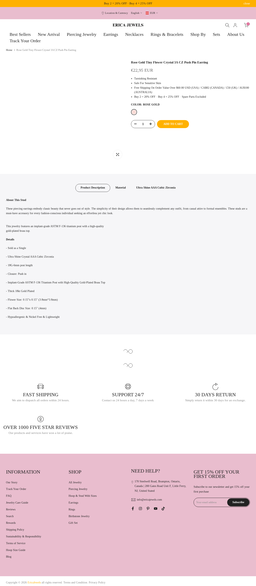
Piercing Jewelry (81, 34)
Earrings (110, 34)
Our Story (11, 482)
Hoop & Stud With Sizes (83, 495)
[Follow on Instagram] (140, 508)
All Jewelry (75, 482)
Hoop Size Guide (15, 550)
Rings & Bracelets (167, 34)
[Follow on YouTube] (155, 508)
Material (120, 187)
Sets (216, 34)
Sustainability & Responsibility (23, 536)
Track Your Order (25, 40)
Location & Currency (116, 13)
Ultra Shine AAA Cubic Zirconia (156, 187)
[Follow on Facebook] (133, 508)
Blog (8, 556)
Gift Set (73, 522)
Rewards (11, 522)
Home (9, 50)
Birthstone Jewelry (79, 516)
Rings (72, 509)
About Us (235, 34)
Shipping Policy (15, 529)
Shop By (198, 34)
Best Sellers (20, 34)
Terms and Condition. (76, 582)
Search (10, 516)
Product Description (93, 187)
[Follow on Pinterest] (148, 508)
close (9, 3)
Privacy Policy (97, 582)
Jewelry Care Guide (17, 502)
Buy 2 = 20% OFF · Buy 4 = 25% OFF (128, 3)
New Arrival (49, 34)
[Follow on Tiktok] (163, 508)
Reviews (10, 509)
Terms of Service (15, 543)
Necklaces (134, 34)
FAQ (8, 495)
